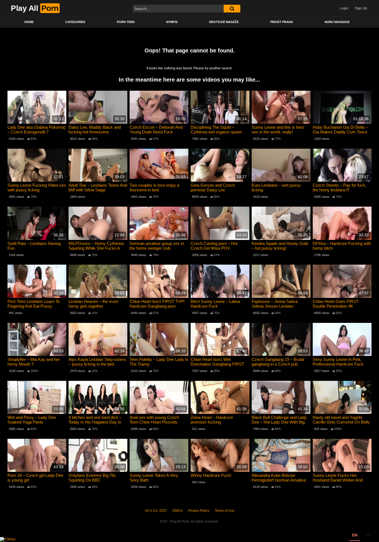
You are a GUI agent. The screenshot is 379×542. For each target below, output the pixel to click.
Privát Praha (281, 22)
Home (29, 22)
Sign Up (361, 8)
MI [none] (368, 535)
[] (232, 8)
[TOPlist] (7, 539)
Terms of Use (224, 511)
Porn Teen (126, 22)
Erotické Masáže (224, 22)
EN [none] (354, 535)
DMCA (178, 511)
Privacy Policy (198, 511)
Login (344, 8)
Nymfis (172, 22)
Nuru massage (337, 22)
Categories (75, 22)
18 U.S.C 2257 (156, 511)
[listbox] (361, 536)
